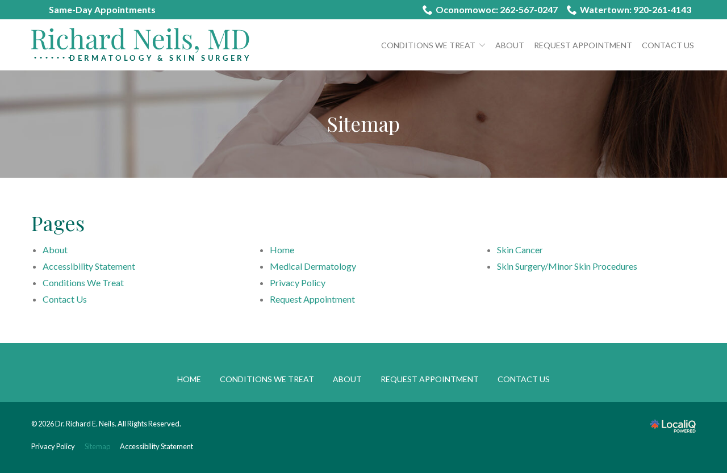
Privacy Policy (297, 282)
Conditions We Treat (428, 45)
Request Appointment (583, 45)
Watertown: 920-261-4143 (635, 9)
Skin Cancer (520, 249)
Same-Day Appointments (102, 9)
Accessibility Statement (89, 266)
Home (282, 249)
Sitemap (363, 124)
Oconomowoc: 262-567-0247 (497, 9)
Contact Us (668, 45)
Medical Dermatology (313, 266)
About (509, 45)
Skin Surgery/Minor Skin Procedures (567, 266)
